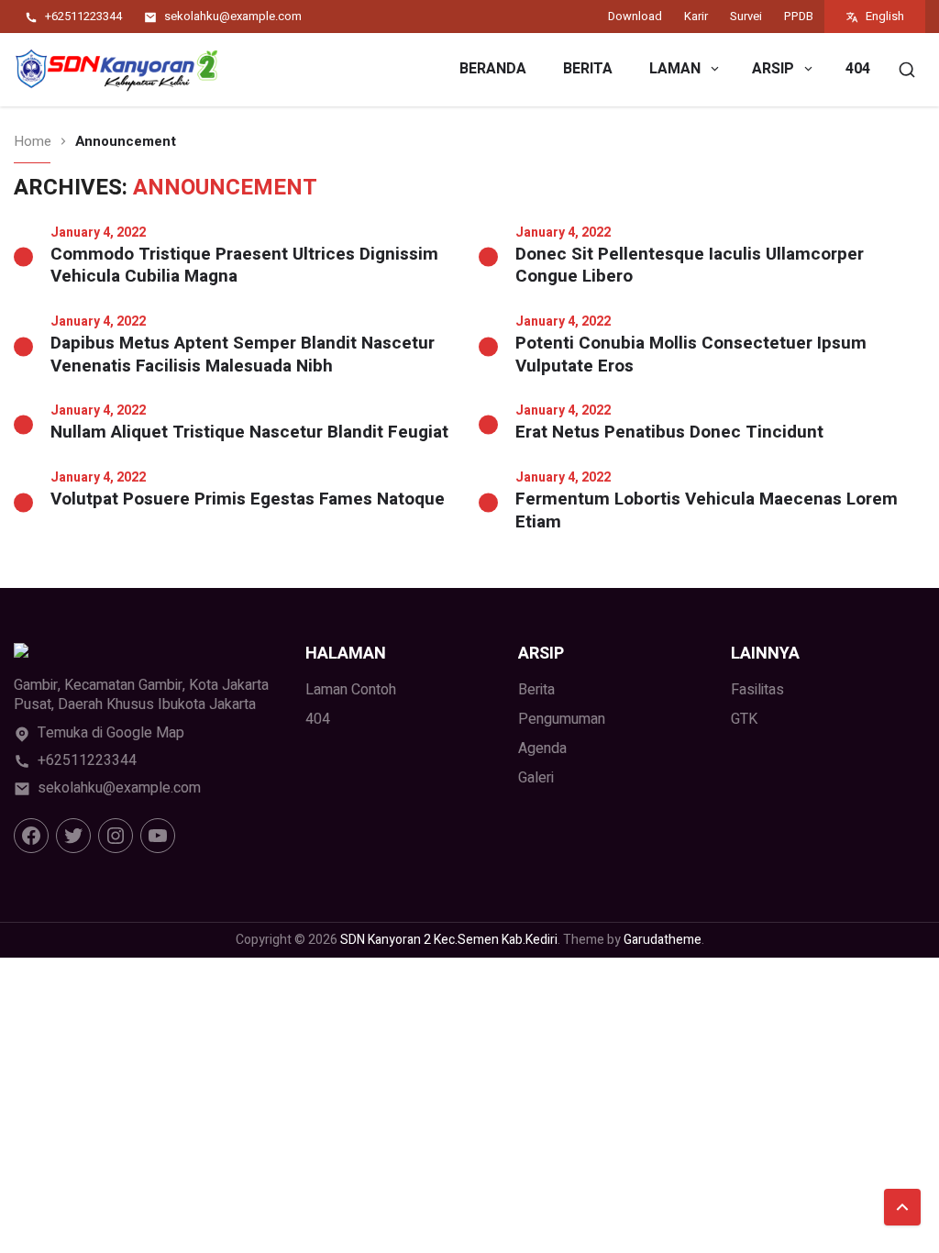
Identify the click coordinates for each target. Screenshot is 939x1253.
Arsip (773, 69)
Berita (588, 69)
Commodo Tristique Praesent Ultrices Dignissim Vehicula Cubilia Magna (244, 265)
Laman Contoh (350, 690)
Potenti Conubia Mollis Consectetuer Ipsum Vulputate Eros (691, 354)
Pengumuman (561, 719)
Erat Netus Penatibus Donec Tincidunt (669, 432)
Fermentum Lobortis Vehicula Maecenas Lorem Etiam (706, 510)
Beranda (492, 69)
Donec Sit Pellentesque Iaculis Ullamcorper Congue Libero (689, 265)
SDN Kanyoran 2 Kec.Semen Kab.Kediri (449, 939)
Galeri (536, 778)
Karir (696, 16)
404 (857, 69)
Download (635, 16)
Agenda (542, 748)
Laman (675, 69)
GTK (744, 719)
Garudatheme (662, 939)
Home (32, 142)
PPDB (798, 16)
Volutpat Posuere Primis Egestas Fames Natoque (247, 499)
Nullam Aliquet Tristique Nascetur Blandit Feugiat (249, 432)
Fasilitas (757, 690)
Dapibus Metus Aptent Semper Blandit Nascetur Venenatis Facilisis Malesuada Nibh (242, 354)
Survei (746, 16)
